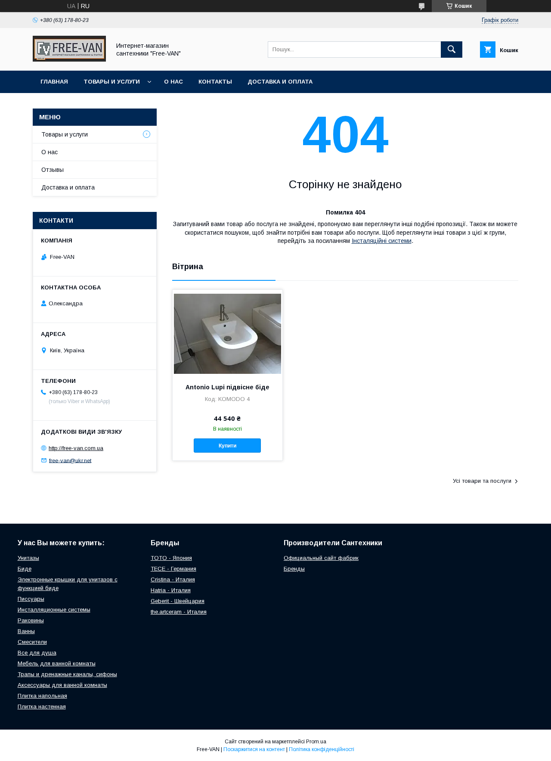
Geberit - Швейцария (177, 601)
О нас (173, 81)
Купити (227, 446)
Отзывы (52, 169)
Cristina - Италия (173, 579)
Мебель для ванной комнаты (57, 663)
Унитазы (28, 558)
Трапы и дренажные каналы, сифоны (67, 674)
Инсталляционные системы (54, 609)
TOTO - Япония (171, 558)
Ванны (26, 631)
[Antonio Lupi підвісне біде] (227, 333)
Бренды (294, 568)
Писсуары (31, 599)
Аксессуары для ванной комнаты (62, 685)
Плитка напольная (42, 696)
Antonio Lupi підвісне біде (227, 387)
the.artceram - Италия (179, 612)
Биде (24, 568)
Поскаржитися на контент (254, 749)
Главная (54, 81)
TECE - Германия (173, 568)
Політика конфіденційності (321, 749)
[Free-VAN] (69, 59)
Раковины (31, 620)
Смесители (32, 642)
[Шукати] (451, 49)
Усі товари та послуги (482, 481)
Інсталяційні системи (382, 240)
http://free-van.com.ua (76, 448)
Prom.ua (316, 742)
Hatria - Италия (171, 590)
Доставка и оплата (280, 81)
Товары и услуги (112, 81)
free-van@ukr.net (70, 460)
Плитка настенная (42, 706)
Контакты (215, 81)
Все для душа (37, 652)
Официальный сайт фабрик (321, 558)
